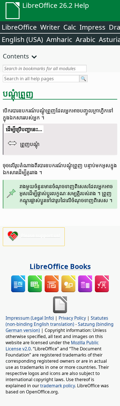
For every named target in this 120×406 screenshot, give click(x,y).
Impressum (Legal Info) (30, 318)
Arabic (85, 39)
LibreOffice (19, 27)
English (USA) (22, 39)
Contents (16, 56)
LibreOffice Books (60, 266)
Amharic (59, 39)
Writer (50, 27)
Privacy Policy (72, 318)
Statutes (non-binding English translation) (57, 321)
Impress (92, 27)
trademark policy (57, 386)
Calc (69, 27)
